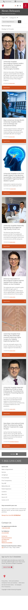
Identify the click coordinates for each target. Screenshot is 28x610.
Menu (25, 6)
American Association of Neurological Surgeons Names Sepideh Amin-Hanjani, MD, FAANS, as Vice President (14, 281)
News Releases (11, 10)
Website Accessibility (7, 542)
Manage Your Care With (11, 515)
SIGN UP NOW (6, 567)
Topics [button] (4, 18)
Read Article (7, 87)
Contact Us (4, 536)
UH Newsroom (5, 539)
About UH (4, 541)
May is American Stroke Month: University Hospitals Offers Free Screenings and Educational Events (14, 122)
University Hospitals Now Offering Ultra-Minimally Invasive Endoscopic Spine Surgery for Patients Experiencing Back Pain (12, 337)
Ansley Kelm (12, 83)
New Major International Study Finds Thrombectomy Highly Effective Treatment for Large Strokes (14, 426)
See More (13, 454)
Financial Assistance (7, 537)
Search (19, 21)
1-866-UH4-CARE (11, 461)
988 (2, 547)
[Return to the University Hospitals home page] (2, 5)
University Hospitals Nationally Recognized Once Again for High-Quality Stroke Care (14, 227)
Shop (17, 6)
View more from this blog (8, 13)
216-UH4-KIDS (5, 533)
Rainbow (15, 6)
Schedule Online (20, 1)
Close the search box (22, 5)
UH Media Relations (14, 441)
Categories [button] (13, 18)
